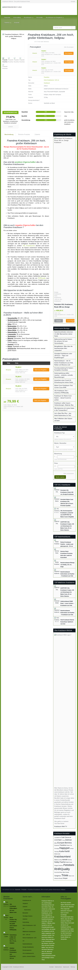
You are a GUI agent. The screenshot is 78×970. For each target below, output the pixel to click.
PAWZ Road (69, 862)
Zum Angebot (68, 53)
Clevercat (68, 837)
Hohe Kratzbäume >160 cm (51, 80)
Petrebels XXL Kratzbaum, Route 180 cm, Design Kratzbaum (63, 306)
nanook (65, 859)
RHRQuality (42, 278)
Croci (63, 840)
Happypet (64, 848)
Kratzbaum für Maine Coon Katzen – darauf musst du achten (63, 398)
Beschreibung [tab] (9, 134)
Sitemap (72, 967)
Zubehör (7, 22)
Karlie (61, 851)
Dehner (68, 840)
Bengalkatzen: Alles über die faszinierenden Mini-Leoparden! (63, 348)
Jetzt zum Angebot (41, 370)
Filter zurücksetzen (68, 473)
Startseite (7, 17)
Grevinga (56, 848)
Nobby (56, 862)
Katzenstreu (27, 909)
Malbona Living (58, 859)
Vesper (65, 878)
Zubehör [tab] (37, 134)
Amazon (34, 53)
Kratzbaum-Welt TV (60, 826)
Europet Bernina (64, 843)
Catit (62, 837)
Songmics (57, 876)
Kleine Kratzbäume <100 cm (29, 939)
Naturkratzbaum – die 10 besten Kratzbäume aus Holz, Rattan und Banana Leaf (63, 363)
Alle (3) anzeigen (69, 47)
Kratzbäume (28, 17)
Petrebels (68, 865)
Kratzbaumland (62, 856)
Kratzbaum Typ (59, 433)
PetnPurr (61, 865)
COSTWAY (58, 840)
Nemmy (70, 859)
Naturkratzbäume (27, 944)
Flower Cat (69, 845)
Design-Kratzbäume (28, 947)
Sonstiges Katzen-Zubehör (28, 917)
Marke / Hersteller (60, 443)
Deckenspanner (27, 950)
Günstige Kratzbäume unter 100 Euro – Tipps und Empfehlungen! (63, 355)
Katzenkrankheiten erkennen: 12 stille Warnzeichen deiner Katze (63, 334)
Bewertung (58, 453)
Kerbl (67, 851)
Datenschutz (58, 967)
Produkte (24, 889)
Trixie (64, 875)
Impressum (66, 967)
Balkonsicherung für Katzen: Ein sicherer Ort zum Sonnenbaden (63, 341)
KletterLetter (57, 854)
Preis (56, 463)
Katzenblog (17, 17)
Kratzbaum (47, 83)
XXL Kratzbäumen (29, 245)
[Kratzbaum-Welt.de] (13, 9)
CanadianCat (57, 837)
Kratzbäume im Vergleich (54, 17)
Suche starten (60, 477)
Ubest (70, 875)
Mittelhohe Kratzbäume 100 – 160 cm (29, 933)
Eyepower (56, 845)
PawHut (63, 862)
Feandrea (46, 77)
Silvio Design (66, 872)
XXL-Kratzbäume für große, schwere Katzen (29, 955)
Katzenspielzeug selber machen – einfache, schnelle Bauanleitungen (63, 375)
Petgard (56, 865)
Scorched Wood (58, 872)
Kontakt (73, 1)
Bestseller (39, 17)
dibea (55, 843)
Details (58, 321)
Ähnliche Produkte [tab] (24, 134)
